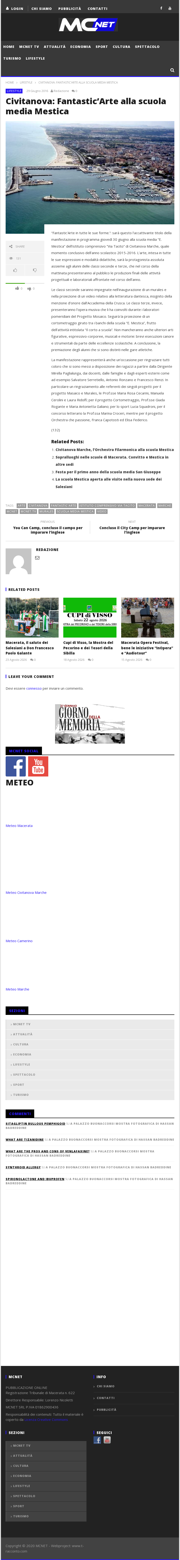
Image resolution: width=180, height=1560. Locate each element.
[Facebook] (161, 8)
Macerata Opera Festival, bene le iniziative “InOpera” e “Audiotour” (147, 647)
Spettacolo (147, 46)
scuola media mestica (75, 511)
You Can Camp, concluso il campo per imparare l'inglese (47, 528)
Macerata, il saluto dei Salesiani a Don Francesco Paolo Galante (30, 647)
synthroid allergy (23, 1167)
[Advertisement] (41, 1285)
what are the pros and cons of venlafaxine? (48, 1151)
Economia (80, 46)
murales (46, 511)
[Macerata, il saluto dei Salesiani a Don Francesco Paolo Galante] (32, 618)
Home (9, 46)
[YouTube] (170, 8)
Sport (102, 46)
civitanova (38, 506)
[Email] (37, 557)
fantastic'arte (63, 506)
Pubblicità (69, 8)
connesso (34, 688)
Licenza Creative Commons (46, 1419)
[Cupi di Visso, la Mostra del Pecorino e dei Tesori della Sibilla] (89, 618)
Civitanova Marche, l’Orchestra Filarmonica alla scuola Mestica (115, 449)
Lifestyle (35, 58)
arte (21, 506)
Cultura (121, 46)
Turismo (12, 58)
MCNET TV (29, 46)
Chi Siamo (41, 8)
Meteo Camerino (19, 940)
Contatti (98, 8)
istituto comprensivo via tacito (107, 506)
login (17, 8)
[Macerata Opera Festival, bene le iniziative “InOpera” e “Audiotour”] (147, 618)
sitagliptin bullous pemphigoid (35, 1124)
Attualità (55, 46)
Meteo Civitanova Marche (26, 892)
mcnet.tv (28, 511)
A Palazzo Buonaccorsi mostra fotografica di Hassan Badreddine (111, 1140)
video (102, 511)
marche (164, 506)
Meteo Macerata (19, 825)
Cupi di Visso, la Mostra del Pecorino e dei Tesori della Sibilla (88, 647)
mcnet (12, 511)
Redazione (61, 91)
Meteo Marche (17, 989)
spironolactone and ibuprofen (35, 1179)
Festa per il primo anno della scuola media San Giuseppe (108, 472)
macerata (147, 506)
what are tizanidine (25, 1140)
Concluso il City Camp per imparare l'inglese (132, 528)
